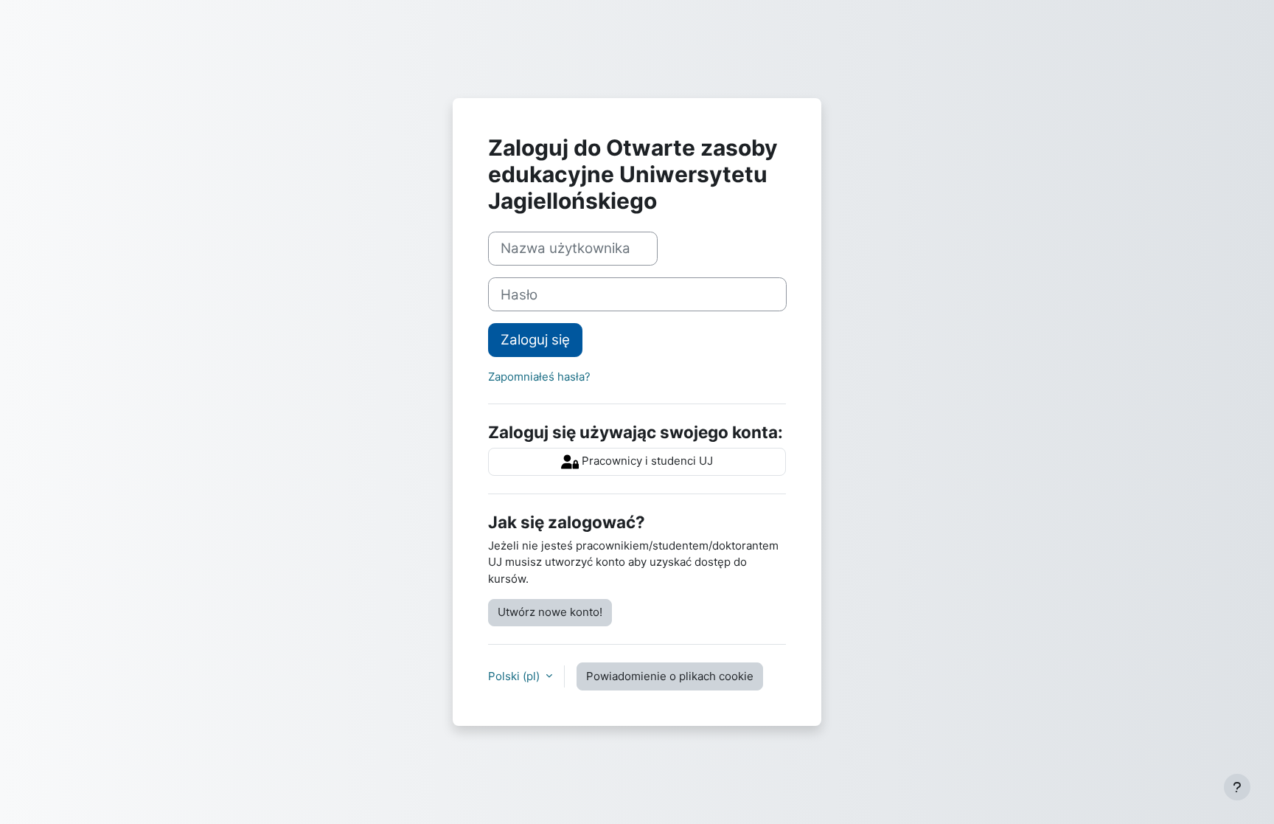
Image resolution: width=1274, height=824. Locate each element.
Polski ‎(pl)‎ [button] (515, 676)
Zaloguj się (535, 339)
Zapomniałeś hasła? (539, 377)
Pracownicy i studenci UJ (646, 461)
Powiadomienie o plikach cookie (669, 676)
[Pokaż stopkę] (1237, 787)
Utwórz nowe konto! (550, 612)
